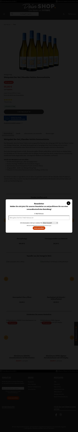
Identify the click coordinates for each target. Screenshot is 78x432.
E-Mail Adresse (39, 213)
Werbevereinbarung (46, 225)
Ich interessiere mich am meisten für (31, 223)
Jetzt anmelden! (39, 228)
